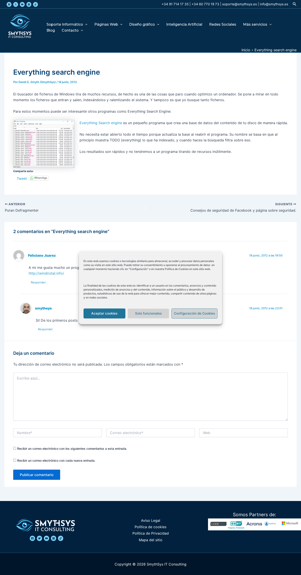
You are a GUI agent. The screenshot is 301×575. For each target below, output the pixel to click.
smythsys (43, 308)
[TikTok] (35, 4)
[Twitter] (15, 4)
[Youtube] (22, 4)
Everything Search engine (101, 123)
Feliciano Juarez (42, 255)
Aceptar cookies (104, 313)
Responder (38, 282)
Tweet (22, 178)
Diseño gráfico (142, 25)
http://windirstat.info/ (46, 273)
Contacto (70, 30)
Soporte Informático (64, 25)
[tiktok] (60, 538)
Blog (50, 30)
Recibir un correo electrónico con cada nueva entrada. (56, 460)
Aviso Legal (150, 520)
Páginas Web (106, 25)
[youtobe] (46, 538)
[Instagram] (28, 4)
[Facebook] (9, 4)
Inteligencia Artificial (184, 25)
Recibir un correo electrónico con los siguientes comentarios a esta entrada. (72, 448)
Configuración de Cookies (194, 313)
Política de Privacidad (150, 533)
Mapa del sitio (150, 540)
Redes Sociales (222, 25)
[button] (295, 4)
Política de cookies (150, 527)
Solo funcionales (148, 313)
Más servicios (255, 25)
